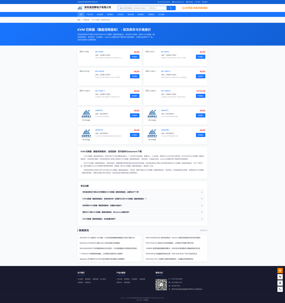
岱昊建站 (146, 300)
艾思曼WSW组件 (105, 55)
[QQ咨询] (280, 283)
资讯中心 (119, 282)
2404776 (99, 130)
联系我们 (205, 2)
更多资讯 (203, 230)
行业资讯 (120, 14)
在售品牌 (100, 14)
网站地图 (127, 282)
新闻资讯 (84, 230)
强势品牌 (95, 279)
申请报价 (151, 14)
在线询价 (190, 2)
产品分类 (90, 14)
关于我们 (197, 2)
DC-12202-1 (166, 91)
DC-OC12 (165, 52)
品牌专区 (88, 282)
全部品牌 (142, 279)
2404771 (164, 110)
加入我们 (103, 279)
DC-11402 (99, 52)
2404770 (99, 110)
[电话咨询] (280, 289)
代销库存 (80, 282)
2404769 (165, 130)
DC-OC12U (99, 71)
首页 (81, 14)
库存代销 (131, 14)
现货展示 (110, 14)
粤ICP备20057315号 (157, 298)
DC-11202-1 (100, 91)
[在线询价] (280, 270)
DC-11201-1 (165, 71)
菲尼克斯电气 (104, 114)
